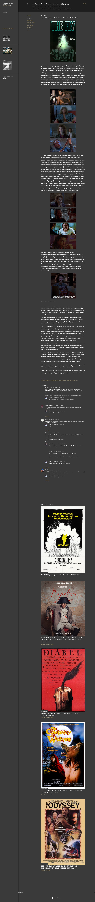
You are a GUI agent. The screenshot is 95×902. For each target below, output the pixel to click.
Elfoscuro (51, 397)
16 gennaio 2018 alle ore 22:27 (58, 451)
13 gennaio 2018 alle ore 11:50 (57, 405)
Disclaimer (35, 9)
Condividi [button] (29, 15)
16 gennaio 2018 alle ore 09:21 (53, 469)
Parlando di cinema (67, 9)
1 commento (48, 870)
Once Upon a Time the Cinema (50, 3)
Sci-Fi (28, 30)
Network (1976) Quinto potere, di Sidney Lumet (60, 575)
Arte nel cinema (56, 9)
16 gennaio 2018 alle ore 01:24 (54, 432)
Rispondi (47, 402)
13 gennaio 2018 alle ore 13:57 (54, 419)
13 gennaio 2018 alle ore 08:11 (55, 387)
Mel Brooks (29, 29)
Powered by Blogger (58, 897)
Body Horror (29, 20)
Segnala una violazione (8, 28)
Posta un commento (49, 577)
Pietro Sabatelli (48, 405)
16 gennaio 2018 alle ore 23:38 (59, 461)
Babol (46, 469)
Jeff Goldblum (30, 25)
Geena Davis (30, 24)
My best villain (42, 9)
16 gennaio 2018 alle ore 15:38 (59, 397)
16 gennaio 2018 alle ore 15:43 (59, 424)
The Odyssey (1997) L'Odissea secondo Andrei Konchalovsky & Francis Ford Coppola (59, 867)
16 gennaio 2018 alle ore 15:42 (59, 443)
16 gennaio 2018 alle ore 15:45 (59, 410)
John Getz (29, 27)
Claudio (46, 432)
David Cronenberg (31, 22)
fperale (46, 419)
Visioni (49, 9)
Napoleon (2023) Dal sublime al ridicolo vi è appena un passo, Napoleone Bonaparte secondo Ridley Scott (62, 640)
